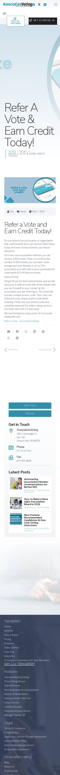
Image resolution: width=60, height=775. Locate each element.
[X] (39, 5)
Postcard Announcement (17, 710)
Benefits (8, 630)
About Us (9, 766)
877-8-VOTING (24, 450)
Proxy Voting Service (14, 681)
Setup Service (11, 702)
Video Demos (11, 647)
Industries (9, 656)
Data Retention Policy (15, 740)
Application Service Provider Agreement (25, 736)
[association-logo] (17, 4)
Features (9, 643)
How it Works (11, 635)
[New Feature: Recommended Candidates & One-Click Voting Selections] (30, 522)
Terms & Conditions (14, 728)
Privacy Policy (11, 732)
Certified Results (13, 706)
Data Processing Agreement (19, 745)
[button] (56, 4)
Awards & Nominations (16, 694)
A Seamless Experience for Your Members (26, 660)
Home (7, 626)
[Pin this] (43, 331)
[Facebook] (33, 5)
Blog (6, 762)
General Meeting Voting (16, 677)
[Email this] (8, 331)
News (23, 211)
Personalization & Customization (21, 689)
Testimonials (11, 770)
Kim (12, 211)
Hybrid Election (12, 685)
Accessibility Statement (16, 749)
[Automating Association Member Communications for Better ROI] (30, 485)
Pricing (7, 639)
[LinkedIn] (45, 5)
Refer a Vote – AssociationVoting (21, 321)
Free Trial (9, 651)
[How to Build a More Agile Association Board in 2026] (30, 503)
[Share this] (17, 331)
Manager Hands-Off (14, 715)
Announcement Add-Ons (17, 698)
